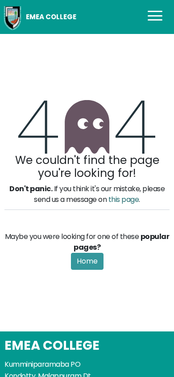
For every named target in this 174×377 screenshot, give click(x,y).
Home (87, 261)
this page (123, 199)
